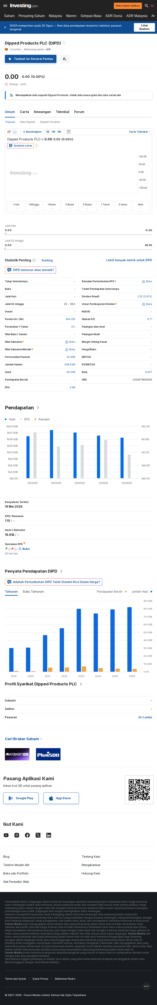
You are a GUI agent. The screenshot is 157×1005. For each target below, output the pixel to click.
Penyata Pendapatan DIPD (31, 571)
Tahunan (11, 591)
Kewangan (42, 112)
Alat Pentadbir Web (16, 881)
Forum (79, 112)
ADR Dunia (113, 16)
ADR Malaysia (136, 16)
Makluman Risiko (65, 978)
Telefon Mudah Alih (16, 865)
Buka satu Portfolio (16, 873)
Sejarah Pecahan (50, 121)
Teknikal (62, 112)
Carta (24, 112)
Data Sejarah (27, 121)
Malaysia (55, 16)
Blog (6, 856)
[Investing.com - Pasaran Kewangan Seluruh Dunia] (24, 5)
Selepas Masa (91, 16)
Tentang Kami (91, 856)
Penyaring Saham (32, 16)
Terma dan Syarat (15, 978)
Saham (9, 16)
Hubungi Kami (91, 873)
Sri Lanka (145, 717)
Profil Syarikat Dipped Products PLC (41, 684)
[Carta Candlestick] (9, 132)
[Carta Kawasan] (14, 132)
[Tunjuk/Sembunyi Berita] (68, 132)
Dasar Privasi (40, 978)
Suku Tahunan (33, 591)
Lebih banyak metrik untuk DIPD (129, 260)
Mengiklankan (91, 865)
